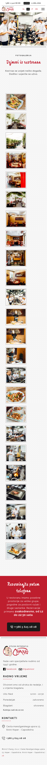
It (32, 9)
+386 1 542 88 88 (12, 3)
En (36, 9)
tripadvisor (28, 669)
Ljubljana (36, 3)
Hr (28, 9)
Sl (24, 9)
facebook (11, 669)
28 (3, 756)
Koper (26, 3)
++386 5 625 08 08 (25, 626)
